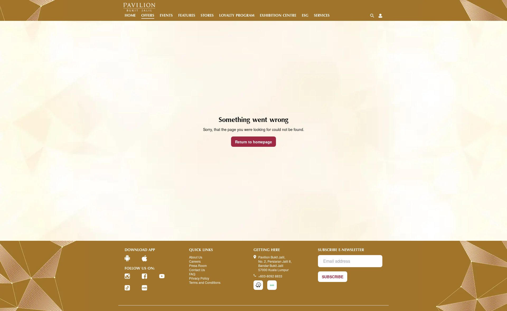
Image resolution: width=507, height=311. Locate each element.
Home (130, 15)
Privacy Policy (199, 278)
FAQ (192, 274)
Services (322, 15)
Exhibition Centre (278, 15)
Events (166, 15)
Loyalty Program (236, 15)
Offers (147, 15)
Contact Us (197, 270)
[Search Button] (372, 16)
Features (186, 15)
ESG (305, 15)
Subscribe (332, 276)
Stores (207, 15)
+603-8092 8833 (270, 276)
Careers (195, 261)
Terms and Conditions (204, 282)
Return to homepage (253, 141)
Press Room (198, 265)
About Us (195, 257)
